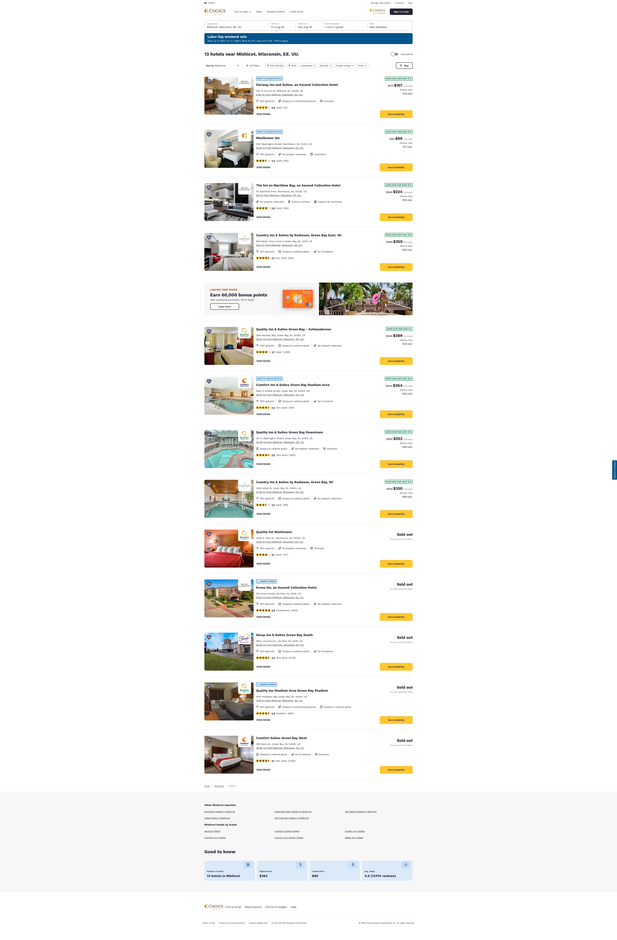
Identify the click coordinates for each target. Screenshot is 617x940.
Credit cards (296, 11)
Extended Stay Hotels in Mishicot (293, 811)
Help (410, 3)
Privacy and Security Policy (232, 923)
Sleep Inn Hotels (354, 837)
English (211, 3)
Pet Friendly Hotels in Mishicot (292, 818)
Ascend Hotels (212, 831)
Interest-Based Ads (258, 923)
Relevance (216, 65)
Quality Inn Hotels (355, 831)
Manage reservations (380, 3)
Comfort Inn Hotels (215, 837)
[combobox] (242, 11)
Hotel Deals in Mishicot (217, 818)
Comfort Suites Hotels (287, 831)
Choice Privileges (276, 906)
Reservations (253, 906)
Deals (259, 11)
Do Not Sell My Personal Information (289, 923)
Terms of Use (208, 923)
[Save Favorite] (209, 81)
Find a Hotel (233, 906)
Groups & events (276, 11)
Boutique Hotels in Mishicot (219, 811)
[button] (614, 470)
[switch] (395, 54)
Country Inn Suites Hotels (289, 837)
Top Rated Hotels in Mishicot (361, 811)
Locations (399, 3)
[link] (224, 306)
